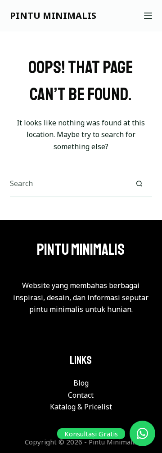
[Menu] (148, 16)
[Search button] (139, 183)
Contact (81, 395)
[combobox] (68, 183)
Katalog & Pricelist (81, 407)
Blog (81, 383)
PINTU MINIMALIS (53, 15)
